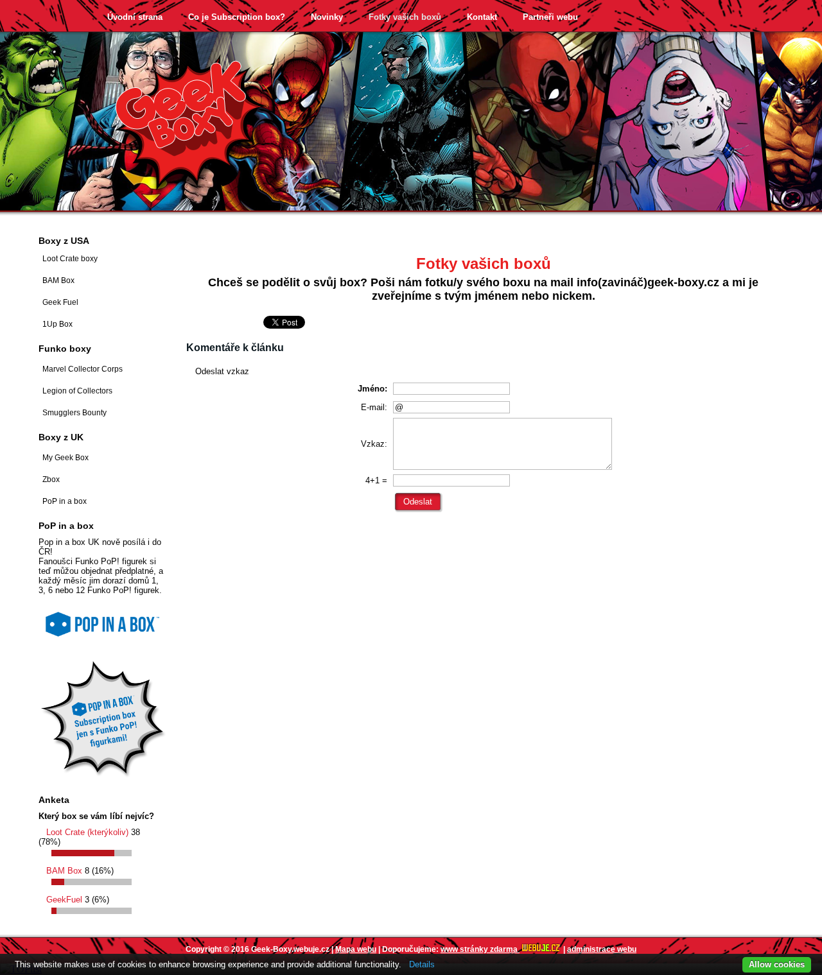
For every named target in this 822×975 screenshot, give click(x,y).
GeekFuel (64, 899)
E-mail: (374, 407)
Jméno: (372, 388)
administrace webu (601, 949)
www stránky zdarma (480, 949)
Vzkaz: (374, 444)
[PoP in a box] (103, 641)
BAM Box (64, 871)
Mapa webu (355, 949)
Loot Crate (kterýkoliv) (87, 832)
